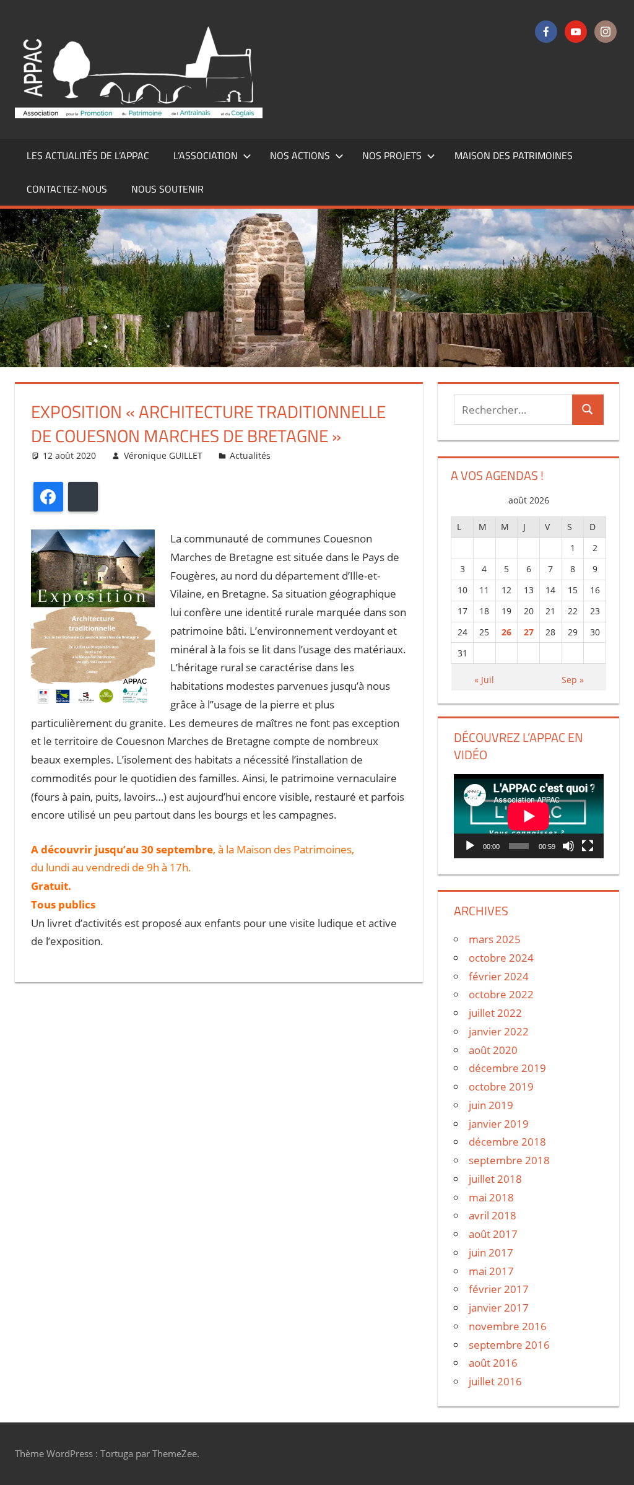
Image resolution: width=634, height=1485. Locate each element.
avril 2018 (492, 1215)
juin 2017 (491, 1252)
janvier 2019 (499, 1124)
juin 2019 (491, 1105)
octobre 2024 (501, 958)
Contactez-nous (67, 188)
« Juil (484, 680)
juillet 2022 (495, 1013)
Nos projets (392, 155)
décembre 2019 (507, 1068)
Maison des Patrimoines (513, 155)
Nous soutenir (167, 188)
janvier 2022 (499, 1031)
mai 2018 (491, 1197)
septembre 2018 (509, 1160)
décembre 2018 (507, 1141)
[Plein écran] (587, 846)
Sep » (573, 680)
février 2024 (499, 976)
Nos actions (300, 155)
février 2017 (499, 1289)
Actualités (250, 455)
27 (529, 632)
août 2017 (493, 1234)
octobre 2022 (501, 994)
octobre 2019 (501, 1086)
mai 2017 (491, 1271)
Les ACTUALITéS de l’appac (88, 155)
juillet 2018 (495, 1179)
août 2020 (493, 1050)
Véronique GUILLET (163, 455)
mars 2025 (495, 939)
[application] (529, 816)
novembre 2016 (508, 1326)
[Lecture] (470, 846)
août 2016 (493, 1363)
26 (506, 632)
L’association (205, 155)
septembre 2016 (509, 1345)
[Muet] (568, 846)
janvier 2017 (499, 1307)
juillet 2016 (495, 1381)
